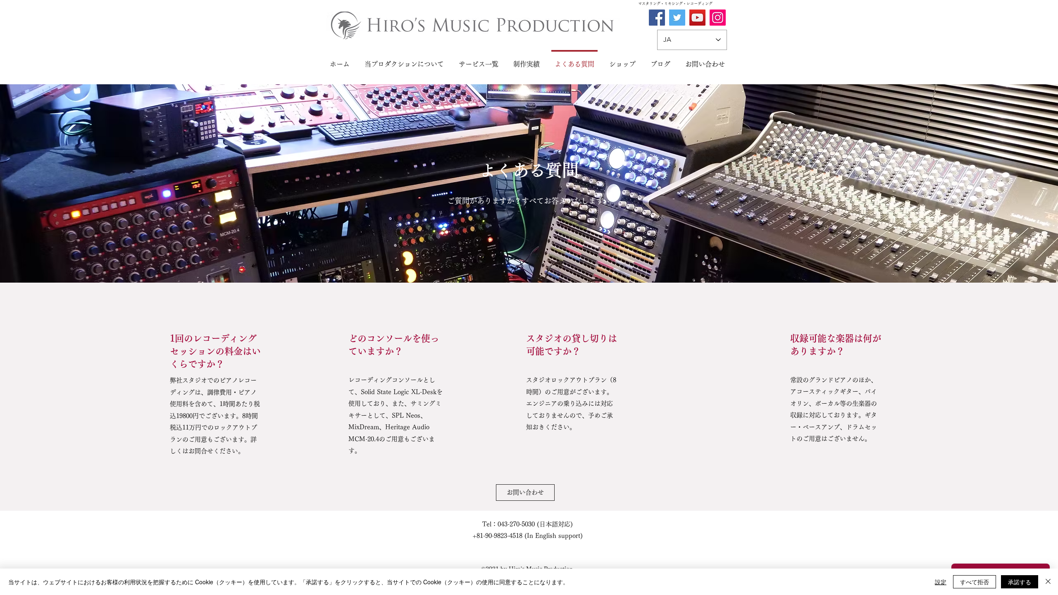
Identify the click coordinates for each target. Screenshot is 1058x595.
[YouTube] (697, 18)
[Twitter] (677, 18)
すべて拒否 (974, 582)
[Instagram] (718, 18)
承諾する (1019, 582)
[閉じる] (1048, 581)
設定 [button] (940, 582)
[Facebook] (657, 18)
